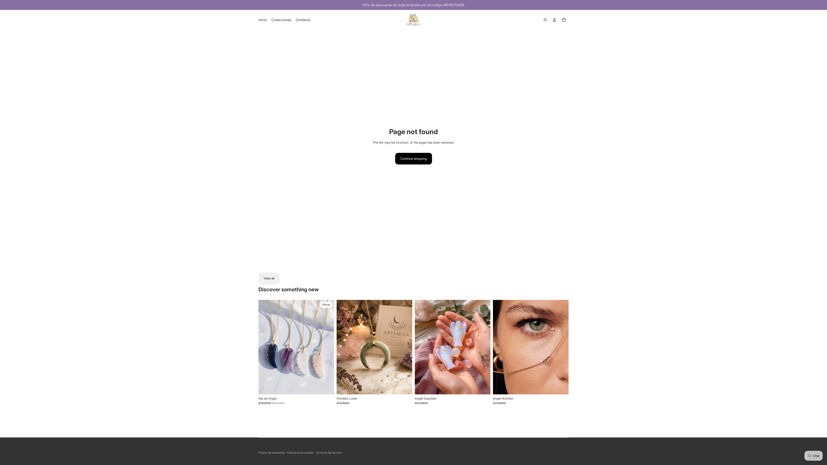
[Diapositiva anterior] (343, 347)
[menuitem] (262, 20)
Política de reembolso (271, 452)
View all (269, 278)
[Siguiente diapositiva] (405, 347)
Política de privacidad (300, 452)
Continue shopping (413, 158)
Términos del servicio (329, 452)
